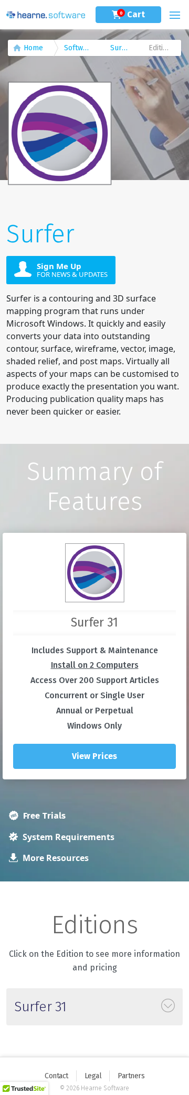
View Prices (94, 756)
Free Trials (43, 816)
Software (79, 47)
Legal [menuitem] (93, 1075)
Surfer (121, 47)
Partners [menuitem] (131, 1075)
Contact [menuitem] (56, 1075)
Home (33, 47)
